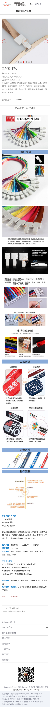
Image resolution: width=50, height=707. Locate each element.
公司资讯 (6, 643)
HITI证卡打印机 (33, 699)
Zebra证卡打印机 (35, 694)
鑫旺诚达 (14, 694)
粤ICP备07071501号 (31, 690)
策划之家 (5, 704)
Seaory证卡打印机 (36, 696)
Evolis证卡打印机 (8, 696)
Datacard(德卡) (8, 622)
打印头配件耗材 (9, 633)
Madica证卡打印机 (9, 699)
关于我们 (6, 654)
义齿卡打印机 (22, 699)
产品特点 (19, 108)
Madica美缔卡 (23, 694)
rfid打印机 (30, 108)
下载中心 (6, 649)
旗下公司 (38, 4)
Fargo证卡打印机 (22, 696)
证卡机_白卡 (14, 608)
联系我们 (6, 660)
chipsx (26, 704)
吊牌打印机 (28, 702)
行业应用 (6, 638)
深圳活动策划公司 (16, 704)
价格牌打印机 (38, 702)
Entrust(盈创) (7, 627)
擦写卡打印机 (18, 702)
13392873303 (16, 100)
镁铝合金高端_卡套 (17, 612)
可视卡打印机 (7, 702)
